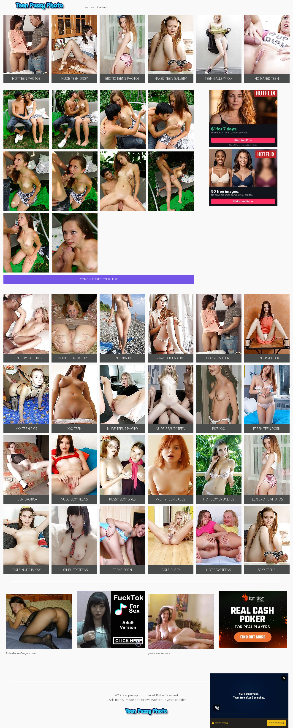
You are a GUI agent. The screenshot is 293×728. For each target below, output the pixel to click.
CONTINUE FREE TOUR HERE (99, 279)
